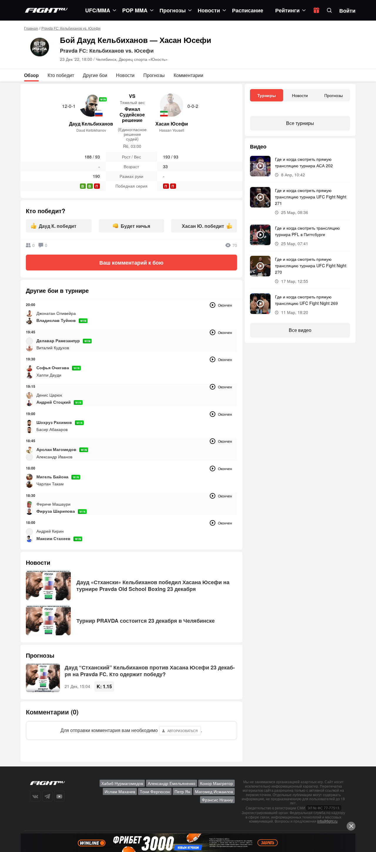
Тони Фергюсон (155, 791)
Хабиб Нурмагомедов (122, 783)
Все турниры (300, 123)
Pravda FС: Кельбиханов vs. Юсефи (70, 28)
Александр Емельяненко (171, 783)
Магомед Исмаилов (214, 791)
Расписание (247, 10)
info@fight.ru (327, 820)
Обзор (31, 75)
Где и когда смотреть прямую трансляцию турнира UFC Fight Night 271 (310, 196)
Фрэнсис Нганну (217, 800)
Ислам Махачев (120, 791)
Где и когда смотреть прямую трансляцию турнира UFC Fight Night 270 (310, 265)
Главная (31, 28)
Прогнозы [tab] (154, 75)
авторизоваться (182, 730)
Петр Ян (182, 791)
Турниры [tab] (266, 95)
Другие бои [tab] (95, 75)
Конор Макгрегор (216, 783)
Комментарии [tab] (188, 75)
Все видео (300, 330)
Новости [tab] (125, 75)
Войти (347, 10)
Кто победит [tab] (61, 75)
